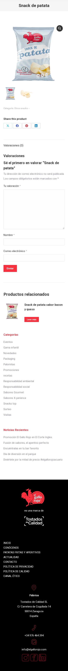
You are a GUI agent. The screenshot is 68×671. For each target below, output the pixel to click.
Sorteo (7, 409)
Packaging (9, 358)
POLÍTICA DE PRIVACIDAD (18, 566)
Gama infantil (11, 347)
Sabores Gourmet (13, 392)
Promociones (11, 370)
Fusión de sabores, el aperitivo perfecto (26, 442)
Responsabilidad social (16, 386)
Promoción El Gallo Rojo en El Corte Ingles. (27, 437)
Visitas (7, 414)
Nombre (9, 235)
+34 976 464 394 (34, 635)
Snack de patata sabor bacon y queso (43, 307)
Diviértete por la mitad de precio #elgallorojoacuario (33, 459)
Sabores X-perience (14, 398)
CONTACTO (10, 561)
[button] (59, 28)
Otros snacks (21, 108)
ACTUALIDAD (11, 557)
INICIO (7, 543)
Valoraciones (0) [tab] (13, 145)
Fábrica (34, 595)
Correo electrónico (15, 251)
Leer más (31, 319)
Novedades (9, 353)
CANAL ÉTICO (11, 576)
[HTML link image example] (42, 660)
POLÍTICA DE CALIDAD (16, 571)
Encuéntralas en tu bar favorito (21, 448)
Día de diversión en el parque (19, 454)
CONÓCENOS (11, 547)
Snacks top (9, 403)
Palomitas (9, 364)
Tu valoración (12, 186)
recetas (7, 375)
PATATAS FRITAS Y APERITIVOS (21, 552)
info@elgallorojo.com (34, 649)
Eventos (8, 342)
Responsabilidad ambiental (18, 381)
